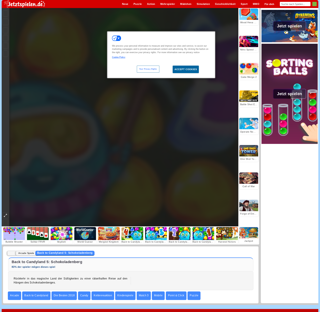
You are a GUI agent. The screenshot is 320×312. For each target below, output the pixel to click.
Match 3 (144, 295)
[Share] (5, 22)
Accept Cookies (185, 69)
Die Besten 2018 (64, 295)
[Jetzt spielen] (290, 41)
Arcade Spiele (26, 253)
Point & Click (176, 295)
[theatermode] (5, 215)
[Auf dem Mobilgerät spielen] (5, 54)
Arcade (14, 295)
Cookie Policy (118, 57)
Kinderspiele (125, 295)
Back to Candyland (36, 295)
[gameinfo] (5, 46)
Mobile (158, 295)
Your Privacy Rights (148, 69)
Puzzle (194, 295)
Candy (84, 295)
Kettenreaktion (103, 295)
